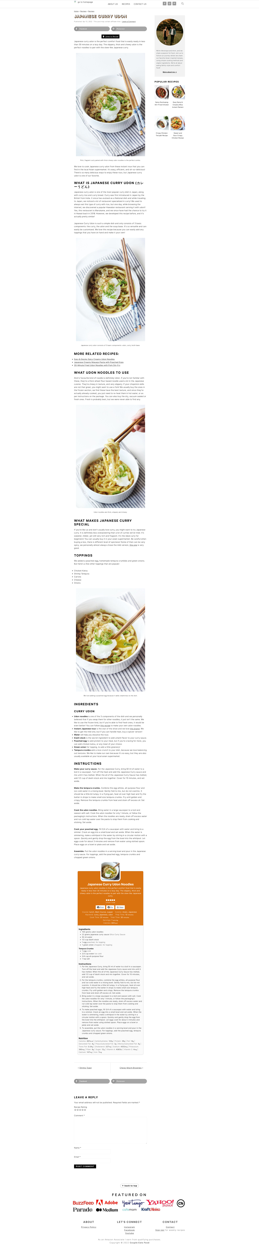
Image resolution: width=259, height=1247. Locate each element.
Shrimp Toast (85, 1068)
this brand (135, 729)
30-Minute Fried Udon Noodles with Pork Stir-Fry (97, 365)
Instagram (129, 1227)
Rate (121, 907)
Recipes (83, 11)
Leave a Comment (129, 21)
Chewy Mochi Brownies (131, 1068)
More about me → (170, 72)
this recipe (105, 725)
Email (77, 1157)
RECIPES (126, 4)
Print (101, 907)
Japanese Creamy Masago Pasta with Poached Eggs (99, 362)
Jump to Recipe (112, 36)
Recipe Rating (80, 1107)
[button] (107, 900)
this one (133, 545)
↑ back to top (129, 1186)
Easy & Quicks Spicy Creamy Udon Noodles (94, 359)
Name (77, 1148)
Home (76, 11)
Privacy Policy (88, 1227)
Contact (170, 1227)
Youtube (129, 1233)
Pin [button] (111, 907)
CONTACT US (140, 4)
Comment (79, 1115)
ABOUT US (113, 4)
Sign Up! (159, 1230)
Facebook (129, 1230)
